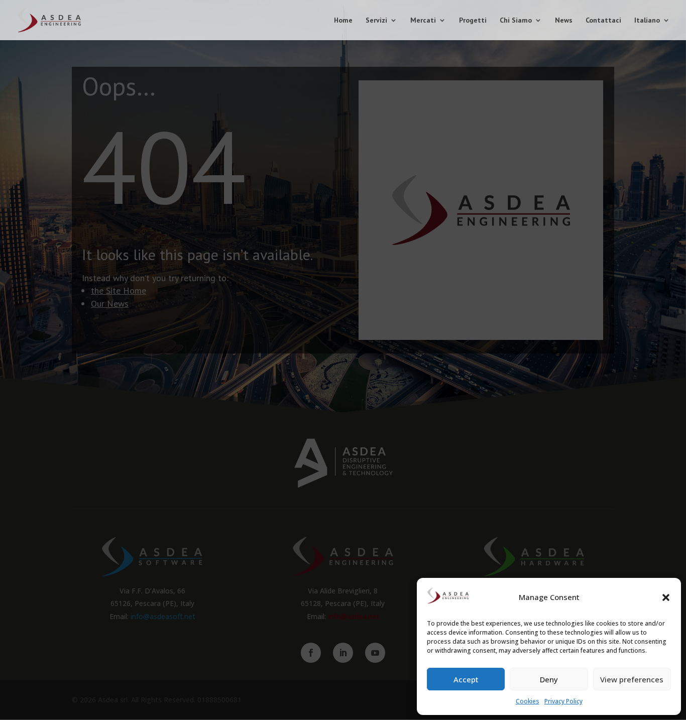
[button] (666, 597)
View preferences (631, 679)
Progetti (473, 21)
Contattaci (603, 21)
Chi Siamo (516, 21)
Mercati (423, 21)
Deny (549, 679)
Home (343, 21)
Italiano (647, 21)
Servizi (376, 21)
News (564, 21)
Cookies (527, 701)
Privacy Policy (563, 701)
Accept (466, 679)
